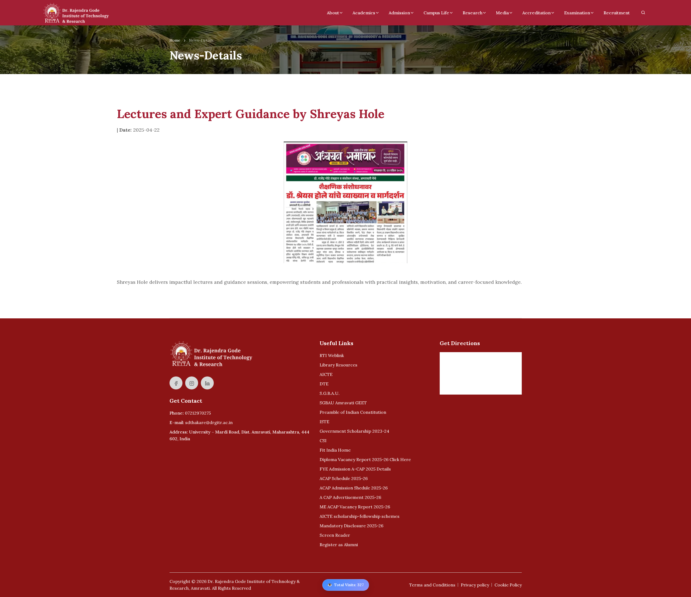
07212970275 (198, 413)
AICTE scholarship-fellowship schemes (359, 516)
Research (472, 12)
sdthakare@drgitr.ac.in (209, 422)
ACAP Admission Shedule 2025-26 (354, 488)
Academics (364, 12)
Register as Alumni (339, 544)
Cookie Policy (508, 585)
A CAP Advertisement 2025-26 (350, 497)
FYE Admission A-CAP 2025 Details (355, 469)
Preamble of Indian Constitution (353, 412)
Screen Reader (335, 535)
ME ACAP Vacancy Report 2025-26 (355, 506)
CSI (323, 440)
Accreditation (536, 12)
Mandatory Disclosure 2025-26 (351, 525)
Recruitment (617, 12)
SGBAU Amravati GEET (343, 402)
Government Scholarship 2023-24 (354, 431)
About (333, 12)
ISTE (324, 421)
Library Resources (338, 365)
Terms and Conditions (432, 585)
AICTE (326, 374)
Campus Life (436, 12)
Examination (577, 12)
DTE (324, 383)
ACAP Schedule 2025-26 (344, 478)
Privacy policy (475, 585)
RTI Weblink (332, 355)
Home (175, 40)
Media (502, 12)
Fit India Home (335, 450)
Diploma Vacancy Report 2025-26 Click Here (365, 459)
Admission (399, 12)
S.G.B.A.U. (330, 393)
